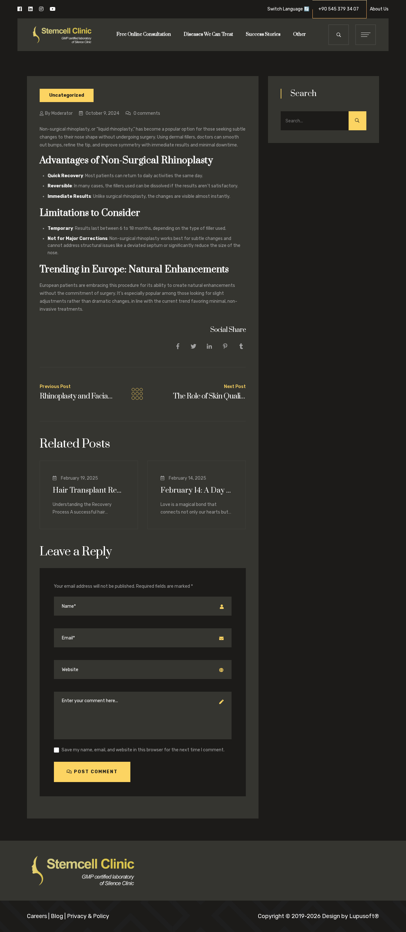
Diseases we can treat (208, 34)
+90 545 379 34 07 (340, 9)
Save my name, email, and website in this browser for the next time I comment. (143, 750)
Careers (37, 916)
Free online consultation (143, 34)
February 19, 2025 (79, 478)
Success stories (263, 34)
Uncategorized (66, 95)
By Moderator (59, 113)
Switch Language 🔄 (288, 9)
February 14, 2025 (187, 478)
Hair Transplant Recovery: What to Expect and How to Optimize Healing (89, 490)
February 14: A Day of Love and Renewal (196, 490)
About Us (379, 9)
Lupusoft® (364, 916)
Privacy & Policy (88, 916)
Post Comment (95, 771)
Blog (57, 916)
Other (299, 34)
